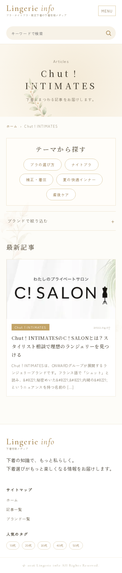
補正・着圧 (36, 179)
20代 (28, 545)
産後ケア (61, 194)
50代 (76, 545)
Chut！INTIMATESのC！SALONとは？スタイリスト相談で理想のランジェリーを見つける (60, 346)
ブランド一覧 (18, 518)
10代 (13, 545)
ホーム (12, 126)
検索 (108, 33)
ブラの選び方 (42, 164)
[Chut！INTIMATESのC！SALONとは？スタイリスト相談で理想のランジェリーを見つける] (61, 289)
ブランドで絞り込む (28, 221)
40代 (60, 545)
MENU (107, 10)
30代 (44, 545)
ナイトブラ (81, 164)
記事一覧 (14, 509)
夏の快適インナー (79, 179)
